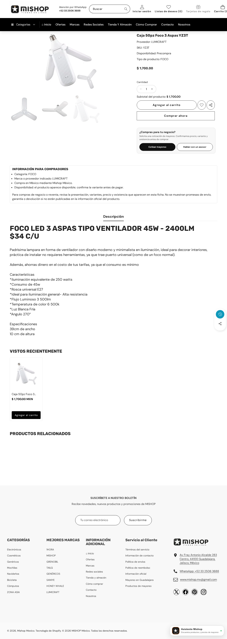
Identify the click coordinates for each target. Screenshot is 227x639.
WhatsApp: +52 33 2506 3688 (199, 571)
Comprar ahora (175, 116)
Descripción (113, 216)
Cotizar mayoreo (157, 147)
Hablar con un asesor (194, 147)
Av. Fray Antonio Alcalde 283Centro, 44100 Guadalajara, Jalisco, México (198, 559)
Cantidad (142, 82)
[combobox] (109, 9)
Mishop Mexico (25, 630)
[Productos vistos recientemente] (220, 314)
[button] (220, 333)
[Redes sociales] (220, 323)
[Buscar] (126, 9)
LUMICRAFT (159, 42)
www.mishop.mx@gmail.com (198, 579)
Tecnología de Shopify (48, 630)
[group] (24, 109)
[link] (198, 9)
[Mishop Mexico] (24, 9)
